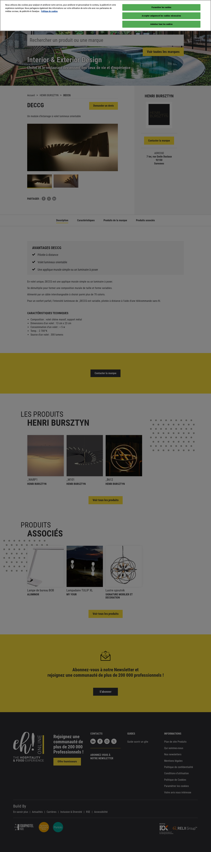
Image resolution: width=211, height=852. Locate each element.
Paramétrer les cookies (161, 7)
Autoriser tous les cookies (161, 24)
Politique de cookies (49, 11)
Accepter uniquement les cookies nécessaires (161, 15)
